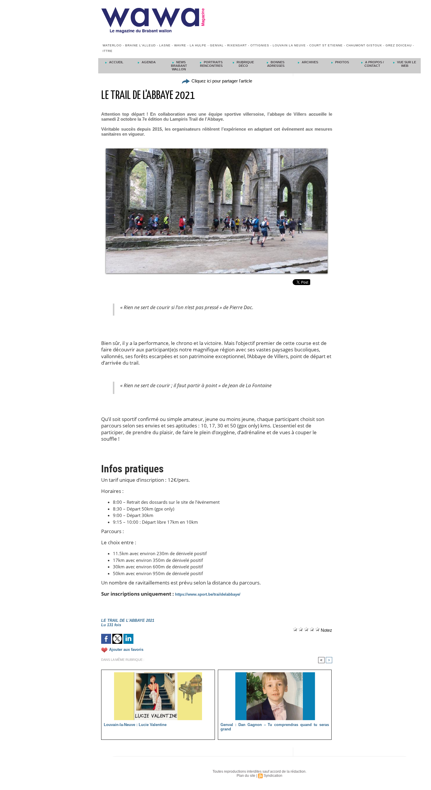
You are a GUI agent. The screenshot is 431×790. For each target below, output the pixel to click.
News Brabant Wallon (179, 65)
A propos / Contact (374, 64)
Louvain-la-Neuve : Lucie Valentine (135, 724)
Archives (309, 62)
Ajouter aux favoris (126, 649)
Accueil (115, 62)
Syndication (273, 776)
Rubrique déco (245, 64)
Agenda (148, 62)
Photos (341, 62)
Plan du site (246, 776)
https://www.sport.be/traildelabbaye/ (207, 594)
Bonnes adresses (276, 64)
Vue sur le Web (406, 64)
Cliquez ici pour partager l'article (221, 80)
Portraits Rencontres (211, 64)
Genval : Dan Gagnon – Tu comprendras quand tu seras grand (274, 726)
